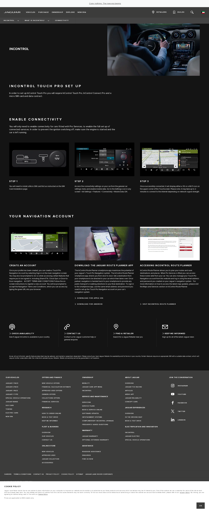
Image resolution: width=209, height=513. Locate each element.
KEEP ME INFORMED (50, 421)
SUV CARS (10, 405)
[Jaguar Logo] (12, 12)
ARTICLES (129, 391)
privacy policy (185, 492)
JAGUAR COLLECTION (50, 459)
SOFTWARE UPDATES (90, 413)
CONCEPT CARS (131, 402)
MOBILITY (86, 383)
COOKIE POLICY (67, 474)
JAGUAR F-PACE (12, 383)
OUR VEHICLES (48, 436)
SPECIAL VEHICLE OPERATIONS (18, 398)
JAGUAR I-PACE (12, 391)
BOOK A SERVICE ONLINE (92, 410)
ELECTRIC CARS (12, 413)
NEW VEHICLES (48, 451)
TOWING (9, 409)
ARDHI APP (129, 394)
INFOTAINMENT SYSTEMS (92, 417)
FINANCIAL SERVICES (50, 402)
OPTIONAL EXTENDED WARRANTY (95, 440)
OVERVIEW (46, 432)
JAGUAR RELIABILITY (133, 398)
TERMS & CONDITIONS (22, 474)
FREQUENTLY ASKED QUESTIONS (95, 424)
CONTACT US (47, 440)
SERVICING (86, 402)
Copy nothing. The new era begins (105, 3)
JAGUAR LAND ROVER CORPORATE (99, 474)
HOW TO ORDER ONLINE (51, 413)
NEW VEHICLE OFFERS (51, 383)
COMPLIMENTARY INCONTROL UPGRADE (98, 421)
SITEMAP (79, 474)
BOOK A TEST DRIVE (50, 417)
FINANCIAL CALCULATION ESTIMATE (56, 387)
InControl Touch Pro (37, 93)
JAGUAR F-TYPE (12, 394)
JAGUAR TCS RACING (133, 387)
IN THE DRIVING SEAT (133, 417)
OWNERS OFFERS (49, 394)
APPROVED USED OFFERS (52, 391)
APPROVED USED (48, 455)
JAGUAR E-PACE (12, 387)
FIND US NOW (87, 459)
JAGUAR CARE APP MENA (92, 387)
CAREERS (8, 474)
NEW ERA (9, 416)
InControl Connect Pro (94, 93)
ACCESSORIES (47, 463)
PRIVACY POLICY (52, 474)
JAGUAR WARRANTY (90, 436)
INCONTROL (87, 391)
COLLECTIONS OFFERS (51, 398)
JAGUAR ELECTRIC (132, 436)
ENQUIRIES (86, 455)
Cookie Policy (43, 494)
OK (200, 506)
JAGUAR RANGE (12, 402)
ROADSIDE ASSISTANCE (91, 451)
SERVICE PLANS (88, 406)
